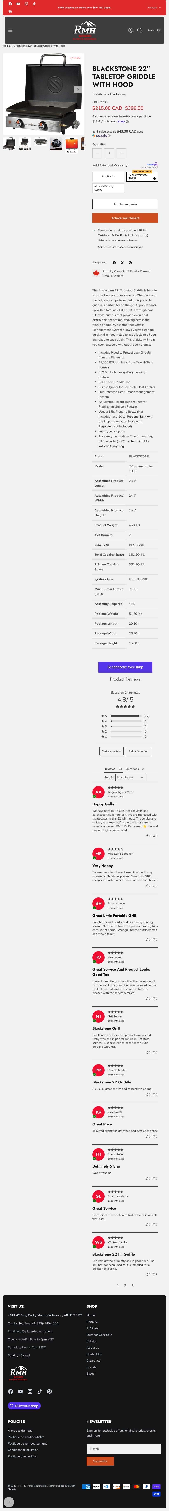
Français (152, 7)
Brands (91, 1367)
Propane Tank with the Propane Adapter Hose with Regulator (126, 421)
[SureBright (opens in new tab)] (152, 164)
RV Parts (93, 1328)
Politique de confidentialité (26, 1437)
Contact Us (94, 1354)
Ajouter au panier (125, 204)
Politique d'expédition (23, 1456)
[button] (125, 133)
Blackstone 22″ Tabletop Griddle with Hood (39, 46)
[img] (125, 788)
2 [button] (125, 1285)
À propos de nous (20, 1431)
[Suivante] (77, 89)
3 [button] (133, 1285)
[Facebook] (10, 4)
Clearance (93, 1361)
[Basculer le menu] (12, 30)
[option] (43, 94)
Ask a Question (138, 751)
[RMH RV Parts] (84, 30)
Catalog (92, 1341)
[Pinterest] (10, 11)
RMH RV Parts (25, 1485)
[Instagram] (26, 4)
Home (6, 46)
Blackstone (118, 94)
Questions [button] (132, 769)
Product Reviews (125, 679)
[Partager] (114, 262)
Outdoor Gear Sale (99, 1335)
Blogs (90, 1373)
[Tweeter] (122, 262)
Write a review (111, 751)
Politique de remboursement (27, 1443)
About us (93, 1348)
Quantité (98, 144)
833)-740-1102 (47, 1323)
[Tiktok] (34, 4)
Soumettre (100, 1461)
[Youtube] (18, 4)
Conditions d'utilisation (23, 1450)
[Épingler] (130, 262)
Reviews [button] (109, 769)
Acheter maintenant (125, 218)
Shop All (93, 1322)
